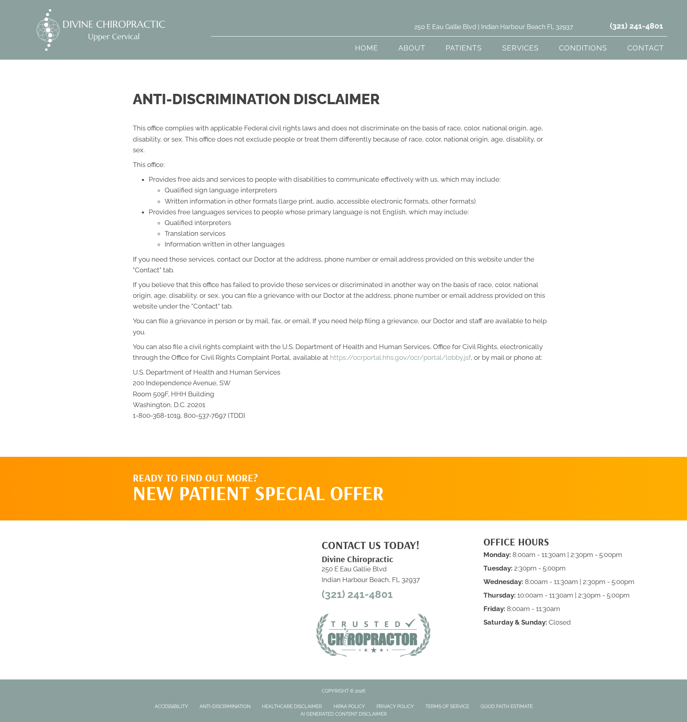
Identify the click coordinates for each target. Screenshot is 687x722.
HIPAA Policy (349, 706)
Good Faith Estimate (507, 706)
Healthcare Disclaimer (292, 706)
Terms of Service (447, 706)
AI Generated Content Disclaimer (344, 714)
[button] (479, 472)
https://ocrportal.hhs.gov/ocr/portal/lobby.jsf (400, 357)
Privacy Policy (395, 706)
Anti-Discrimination (225, 706)
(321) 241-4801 (636, 26)
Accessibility (171, 706)
